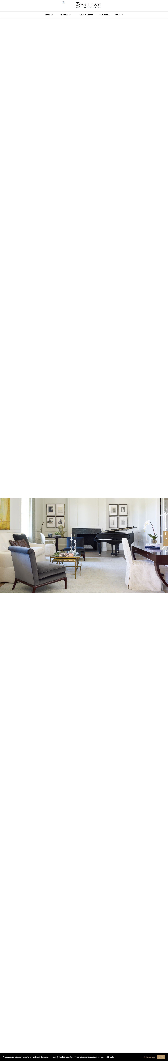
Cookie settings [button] (149, 1057)
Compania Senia (86, 14)
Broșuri (64, 14)
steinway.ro (104, 14)
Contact (119, 14)
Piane (47, 14)
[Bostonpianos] (88, 5)
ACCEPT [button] (161, 1057)
